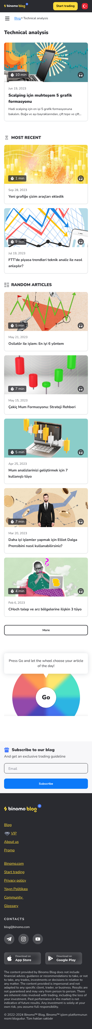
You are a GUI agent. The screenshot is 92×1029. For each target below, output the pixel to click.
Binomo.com (14, 863)
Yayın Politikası (16, 888)
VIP (14, 833)
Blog (8, 824)
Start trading (65, 6)
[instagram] (23, 939)
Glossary (11, 905)
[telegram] (9, 939)
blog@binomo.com (17, 927)
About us (11, 841)
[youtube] (38, 939)
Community (14, 897)
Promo (9, 850)
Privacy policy (15, 880)
